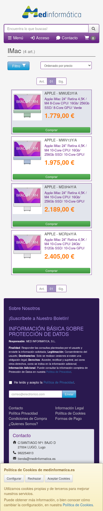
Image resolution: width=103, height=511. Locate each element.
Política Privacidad (23, 413)
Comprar (52, 130)
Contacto (69, 38)
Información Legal (69, 407)
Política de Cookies (78, 504)
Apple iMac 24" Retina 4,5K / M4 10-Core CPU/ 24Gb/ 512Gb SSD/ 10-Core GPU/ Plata (65, 246)
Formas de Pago (68, 418)
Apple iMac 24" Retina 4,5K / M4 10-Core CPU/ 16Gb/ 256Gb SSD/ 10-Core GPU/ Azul (65, 152)
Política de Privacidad (58, 372)
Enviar (69, 394)
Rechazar (34, 478)
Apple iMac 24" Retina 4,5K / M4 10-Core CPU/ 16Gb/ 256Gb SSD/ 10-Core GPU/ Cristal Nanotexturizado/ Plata (66, 199)
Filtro (16, 65)
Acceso (42, 38)
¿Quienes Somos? (23, 423)
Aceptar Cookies (59, 478)
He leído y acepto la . (44, 382)
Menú (17, 38)
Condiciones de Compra (28, 418)
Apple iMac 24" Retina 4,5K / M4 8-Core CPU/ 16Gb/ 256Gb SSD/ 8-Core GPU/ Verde (66, 103)
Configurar (14, 478)
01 (51, 81)
